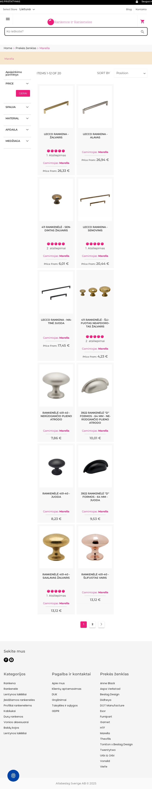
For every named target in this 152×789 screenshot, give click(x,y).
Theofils (105, 739)
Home (8, 48)
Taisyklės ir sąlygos (65, 705)
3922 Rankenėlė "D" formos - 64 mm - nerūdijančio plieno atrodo (95, 417)
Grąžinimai (59, 700)
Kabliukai (10, 711)
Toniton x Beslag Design (116, 744)
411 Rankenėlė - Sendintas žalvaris (56, 228)
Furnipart (106, 716)
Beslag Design (109, 694)
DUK (54, 694)
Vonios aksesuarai (16, 722)
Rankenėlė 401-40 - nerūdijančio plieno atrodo (56, 416)
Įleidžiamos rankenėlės (19, 700)
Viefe (103, 766)
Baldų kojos (11, 728)
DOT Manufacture (112, 705)
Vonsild (105, 761)
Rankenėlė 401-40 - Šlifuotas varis (95, 576)
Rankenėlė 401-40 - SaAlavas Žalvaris (56, 576)
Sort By (103, 73)
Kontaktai (142, 9)
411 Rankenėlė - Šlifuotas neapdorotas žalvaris (95, 323)
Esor (103, 711)
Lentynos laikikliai (15, 694)
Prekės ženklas (26, 48)
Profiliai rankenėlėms (18, 705)
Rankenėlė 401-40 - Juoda (56, 495)
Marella (105, 733)
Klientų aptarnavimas (66, 689)
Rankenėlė (11, 689)
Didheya (105, 700)
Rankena (10, 683)
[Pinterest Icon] (6, 661)
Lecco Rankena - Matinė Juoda (56, 321)
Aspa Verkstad (110, 689)
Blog (129, 9)
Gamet (105, 722)
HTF (102, 728)
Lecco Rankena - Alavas (95, 135)
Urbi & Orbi (107, 755)
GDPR (55, 711)
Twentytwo (108, 750)
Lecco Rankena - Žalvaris (56, 135)
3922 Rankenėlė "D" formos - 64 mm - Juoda (95, 497)
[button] (27, 9)
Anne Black (107, 683)
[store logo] (69, 19)
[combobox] (76, 31)
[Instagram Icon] (11, 661)
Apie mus (58, 683)
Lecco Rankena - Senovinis (95, 228)
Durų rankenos (13, 716)
